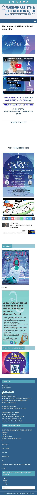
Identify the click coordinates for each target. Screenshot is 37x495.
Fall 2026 (4, 287)
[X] (27, 2)
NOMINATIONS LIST (18, 122)
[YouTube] (23, 2)
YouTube (29, 97)
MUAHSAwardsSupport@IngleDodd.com (14, 408)
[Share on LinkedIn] (9, 218)
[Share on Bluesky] (30, 218)
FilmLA (4, 468)
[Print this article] (18, 218)
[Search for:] (18, 488)
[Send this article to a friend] (15, 218)
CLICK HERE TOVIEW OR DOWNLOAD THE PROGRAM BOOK (18, 111)
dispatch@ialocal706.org (9, 396)
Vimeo (29, 100)
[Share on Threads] (33, 218)
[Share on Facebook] (3, 218)
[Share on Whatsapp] (21, 218)
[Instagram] (13, 2)
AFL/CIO (4, 452)
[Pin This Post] (12, 218)
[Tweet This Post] (6, 218)
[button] (35, 21)
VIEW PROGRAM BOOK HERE (18, 148)
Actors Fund (5, 456)
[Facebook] (9, 2)
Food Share (5, 448)
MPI (3, 460)
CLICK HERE (5, 416)
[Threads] (16, 2)
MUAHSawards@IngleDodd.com (11, 438)
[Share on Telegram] (27, 218)
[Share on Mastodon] (24, 218)
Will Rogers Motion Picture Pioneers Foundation (16, 464)
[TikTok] (20, 2)
